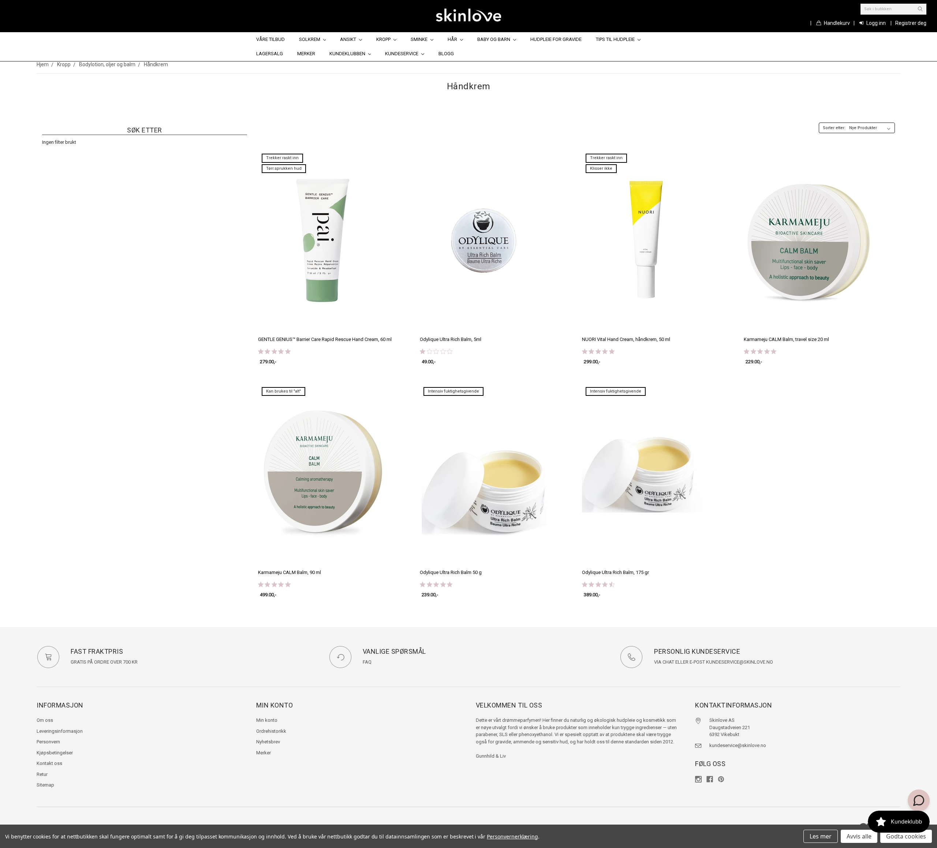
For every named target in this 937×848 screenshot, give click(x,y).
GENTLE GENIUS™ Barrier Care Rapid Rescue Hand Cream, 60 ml (325, 339)
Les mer (821, 836)
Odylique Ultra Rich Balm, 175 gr (615, 572)
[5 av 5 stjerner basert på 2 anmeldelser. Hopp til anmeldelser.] (599, 351)
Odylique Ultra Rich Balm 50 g (451, 572)
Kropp (384, 39)
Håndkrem (156, 64)
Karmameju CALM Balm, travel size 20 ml (786, 339)
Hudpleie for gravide (556, 39)
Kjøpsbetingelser (55, 752)
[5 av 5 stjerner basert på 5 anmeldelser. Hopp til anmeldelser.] (437, 584)
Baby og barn (494, 39)
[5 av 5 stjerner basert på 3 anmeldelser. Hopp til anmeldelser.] (276, 351)
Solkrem (310, 39)
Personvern (48, 741)
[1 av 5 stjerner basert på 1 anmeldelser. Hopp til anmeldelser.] (437, 351)
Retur (42, 774)
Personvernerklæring (512, 836)
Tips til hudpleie (616, 39)
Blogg (446, 53)
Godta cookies (906, 836)
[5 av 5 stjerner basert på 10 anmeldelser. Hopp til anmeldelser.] (761, 351)
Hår (453, 39)
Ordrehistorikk (271, 731)
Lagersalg (269, 53)
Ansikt (348, 39)
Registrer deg (910, 23)
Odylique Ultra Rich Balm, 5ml (450, 339)
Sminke (420, 39)
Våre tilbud (270, 39)
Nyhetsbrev (268, 741)
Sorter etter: (834, 127)
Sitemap (45, 785)
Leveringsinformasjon (60, 731)
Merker (306, 53)
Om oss (45, 720)
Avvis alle (859, 836)
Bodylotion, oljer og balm (107, 64)
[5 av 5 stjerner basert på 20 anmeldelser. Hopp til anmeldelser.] (276, 584)
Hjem (43, 64)
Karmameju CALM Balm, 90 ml (289, 572)
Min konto (266, 720)
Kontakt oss (49, 763)
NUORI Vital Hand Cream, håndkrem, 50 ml (626, 339)
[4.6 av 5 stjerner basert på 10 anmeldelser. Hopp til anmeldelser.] (599, 584)
